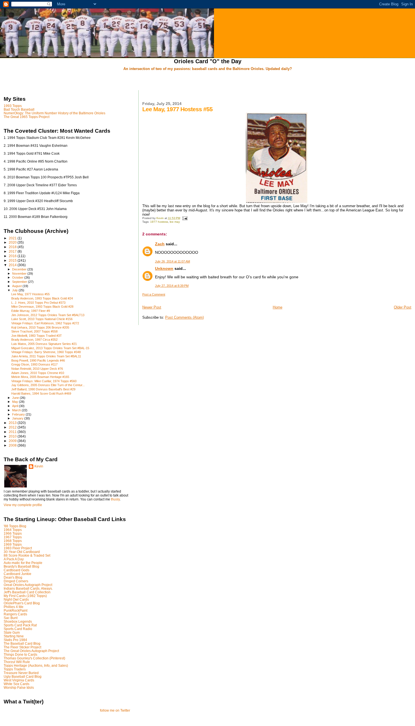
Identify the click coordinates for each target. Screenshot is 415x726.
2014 (13, 265)
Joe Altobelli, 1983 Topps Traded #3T (36, 335)
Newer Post (151, 307)
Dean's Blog (13, 577)
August (17, 286)
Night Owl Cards (16, 599)
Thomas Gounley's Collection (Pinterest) (34, 658)
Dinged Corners (16, 581)
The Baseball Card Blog (22, 643)
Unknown (164, 268)
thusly (115, 499)
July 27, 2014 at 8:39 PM (172, 285)
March (17, 410)
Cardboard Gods (16, 570)
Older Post (402, 307)
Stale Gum (12, 632)
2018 (13, 247)
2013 (13, 423)
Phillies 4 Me (13, 607)
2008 (13, 445)
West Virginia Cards (19, 680)
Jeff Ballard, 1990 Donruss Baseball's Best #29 (43, 389)
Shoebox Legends (18, 621)
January (18, 418)
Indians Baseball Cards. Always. (28, 588)
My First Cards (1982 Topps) (25, 596)
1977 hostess (159, 221)
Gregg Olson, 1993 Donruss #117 (34, 364)
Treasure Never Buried (21, 673)
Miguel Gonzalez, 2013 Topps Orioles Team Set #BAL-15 (50, 348)
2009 (13, 441)
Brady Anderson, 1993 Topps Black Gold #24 (42, 298)
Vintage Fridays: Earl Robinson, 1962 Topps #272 (45, 323)
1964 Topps (13, 530)
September (20, 281)
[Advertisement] (207, 81)
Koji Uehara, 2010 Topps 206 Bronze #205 (40, 327)
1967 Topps (13, 537)
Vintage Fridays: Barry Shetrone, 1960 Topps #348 (46, 352)
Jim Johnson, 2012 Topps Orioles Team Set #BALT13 (47, 315)
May (15, 401)
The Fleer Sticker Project (22, 647)
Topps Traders (15, 669)
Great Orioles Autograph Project (28, 585)
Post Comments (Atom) (184, 317)
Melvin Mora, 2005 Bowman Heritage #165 (40, 377)
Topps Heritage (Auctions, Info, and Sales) (36, 665)
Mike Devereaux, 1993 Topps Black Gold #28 (42, 306)
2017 (13, 251)
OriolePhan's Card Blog (22, 603)
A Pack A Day (14, 559)
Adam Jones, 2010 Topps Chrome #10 (37, 373)
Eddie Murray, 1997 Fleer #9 (30, 310)
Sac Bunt (11, 618)
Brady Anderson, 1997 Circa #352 (34, 339)
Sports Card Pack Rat (20, 625)
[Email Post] (184, 218)
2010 (13, 436)
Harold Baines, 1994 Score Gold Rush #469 (41, 393)
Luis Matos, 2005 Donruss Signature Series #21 (44, 343)
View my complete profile (23, 505)
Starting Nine (14, 636)
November (19, 273)
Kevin (38, 466)
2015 (13, 260)
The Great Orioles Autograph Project (31, 651)
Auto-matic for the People (23, 563)
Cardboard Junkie (17, 574)
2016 (13, 256)
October (18, 277)
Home (277, 307)
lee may (175, 221)
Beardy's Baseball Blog (21, 566)
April (15, 406)
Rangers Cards (15, 614)
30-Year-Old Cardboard (22, 552)
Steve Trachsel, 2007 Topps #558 (34, 331)
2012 (13, 427)
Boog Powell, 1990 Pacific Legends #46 (38, 360)
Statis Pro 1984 (15, 640)
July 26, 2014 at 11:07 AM (172, 261)
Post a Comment (153, 294)
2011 (13, 432)
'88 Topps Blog (15, 526)
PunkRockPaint (15, 610)
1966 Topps (13, 533)
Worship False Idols (19, 687)
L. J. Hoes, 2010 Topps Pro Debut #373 (38, 302)
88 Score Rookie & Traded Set (27, 555)
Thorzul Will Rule (17, 662)
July (15, 290)
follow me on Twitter (115, 710)
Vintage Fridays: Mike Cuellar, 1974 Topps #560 (44, 381)
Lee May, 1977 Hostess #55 (30, 294)
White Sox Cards (16, 684)
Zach (160, 244)
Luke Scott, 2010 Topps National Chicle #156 (42, 319)
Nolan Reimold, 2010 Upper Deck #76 (37, 368)
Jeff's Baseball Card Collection (27, 592)
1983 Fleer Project (18, 548)
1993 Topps (13, 106)
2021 (13, 238)
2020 (13, 242)
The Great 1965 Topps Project (26, 117)
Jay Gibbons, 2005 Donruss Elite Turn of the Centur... (48, 385)
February (19, 414)
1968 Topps (13, 541)
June (16, 397)
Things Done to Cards (20, 654)
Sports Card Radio (18, 629)
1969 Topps (13, 544)
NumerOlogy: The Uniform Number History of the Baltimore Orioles (54, 113)
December (19, 269)
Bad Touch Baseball (19, 109)
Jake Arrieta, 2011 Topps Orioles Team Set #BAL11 (46, 356)
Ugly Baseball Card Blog (23, 676)
